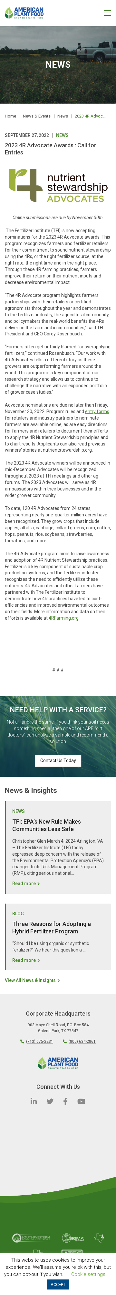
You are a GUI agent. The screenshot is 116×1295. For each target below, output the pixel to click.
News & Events (37, 116)
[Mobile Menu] (107, 13)
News (62, 116)
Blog (18, 913)
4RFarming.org (64, 618)
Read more (24, 883)
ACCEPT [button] (58, 1284)
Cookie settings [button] (88, 1274)
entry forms (97, 411)
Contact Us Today (58, 760)
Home (10, 116)
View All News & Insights (30, 980)
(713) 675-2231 (39, 1041)
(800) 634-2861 (82, 1041)
